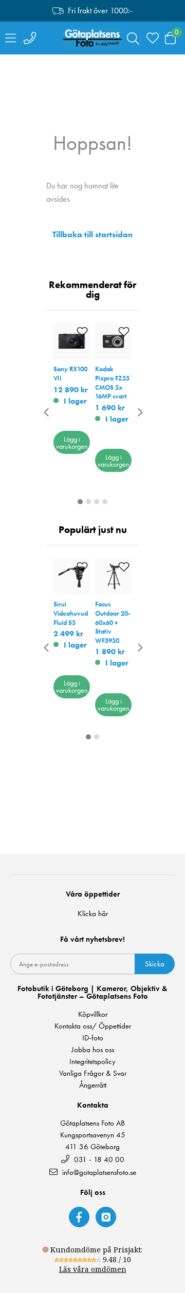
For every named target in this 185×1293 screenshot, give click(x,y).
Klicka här (93, 913)
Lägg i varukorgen (72, 442)
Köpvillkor (92, 1014)
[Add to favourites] (82, 331)
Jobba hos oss (92, 1050)
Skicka (154, 964)
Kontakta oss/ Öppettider (92, 1026)
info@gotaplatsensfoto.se (99, 1172)
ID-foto (92, 1038)
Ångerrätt (92, 1085)
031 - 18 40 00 (98, 1159)
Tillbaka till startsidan (92, 235)
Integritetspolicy (92, 1062)
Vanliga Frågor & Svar (92, 1073)
